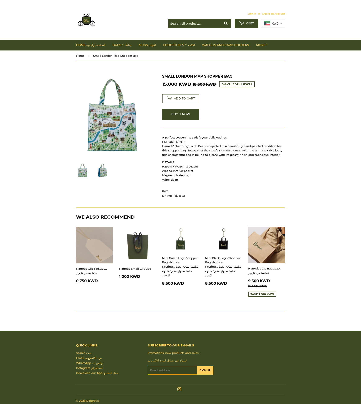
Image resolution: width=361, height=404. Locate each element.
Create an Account (273, 13)
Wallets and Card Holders (225, 45)
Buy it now (180, 114)
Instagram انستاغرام (89, 368)
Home (80, 55)
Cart (249, 23)
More (260, 45)
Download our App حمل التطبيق (97, 373)
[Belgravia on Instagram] (179, 389)
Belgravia (92, 400)
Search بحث (84, 353)
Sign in (252, 13)
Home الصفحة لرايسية (91, 45)
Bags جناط (122, 45)
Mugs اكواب (147, 45)
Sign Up (205, 370)
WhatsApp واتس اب (89, 363)
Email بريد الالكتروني (89, 358)
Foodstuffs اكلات (179, 45)
